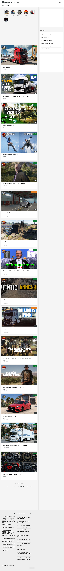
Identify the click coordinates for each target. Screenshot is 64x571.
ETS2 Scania (8, 543)
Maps (4, 243)
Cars (4, 418)
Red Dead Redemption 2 (47, 46)
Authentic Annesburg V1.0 (9, 300)
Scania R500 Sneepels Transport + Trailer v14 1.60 (15, 445)
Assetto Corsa (45, 37)
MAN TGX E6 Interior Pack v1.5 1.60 (12, 474)
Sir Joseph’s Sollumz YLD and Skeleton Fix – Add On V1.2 (17, 271)
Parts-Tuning (5, 331)
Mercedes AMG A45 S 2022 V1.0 (11, 416)
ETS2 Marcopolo (9, 540)
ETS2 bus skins (7, 535)
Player (4, 360)
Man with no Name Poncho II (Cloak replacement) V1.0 (17, 358)
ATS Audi (7, 523)
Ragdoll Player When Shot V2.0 (10, 154)
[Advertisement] (19, 35)
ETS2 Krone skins (5, 538)
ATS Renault (8, 529)
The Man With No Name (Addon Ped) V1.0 (13, 387)
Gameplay (5, 185)
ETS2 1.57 (10, 530)
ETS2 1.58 (6, 532)
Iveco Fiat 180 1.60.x (8, 212)
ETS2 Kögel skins (12, 538)
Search (7, 5)
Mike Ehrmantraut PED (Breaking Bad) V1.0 (14, 183)
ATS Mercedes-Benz (7, 527)
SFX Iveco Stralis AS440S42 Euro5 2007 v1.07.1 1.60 (16, 96)
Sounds (4, 98)
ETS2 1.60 (9, 534)
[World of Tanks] (19, 12)
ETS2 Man (4, 540)
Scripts (4, 127)
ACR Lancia (10, 516)
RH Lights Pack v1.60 (8, 329)
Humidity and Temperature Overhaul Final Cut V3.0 (24, 554)
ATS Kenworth (10, 526)
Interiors (4, 476)
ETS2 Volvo (9, 547)
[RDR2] (26, 12)
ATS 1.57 (7, 519)
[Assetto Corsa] (32, 12)
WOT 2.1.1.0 (10, 549)
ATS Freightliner (7, 524)
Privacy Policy (5, 565)
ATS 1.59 (8, 521)
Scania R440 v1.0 (7, 67)
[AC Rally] (6, 19)
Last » (30, 486)
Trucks (4, 69)
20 (21, 486)
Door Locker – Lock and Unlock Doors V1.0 (23, 535)
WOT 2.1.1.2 (7, 550)
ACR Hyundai (5, 516)
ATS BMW (11, 523)
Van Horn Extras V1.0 (8, 242)
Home (3, 5)
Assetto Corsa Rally (47, 40)
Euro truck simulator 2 (47, 43)
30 (23, 486)
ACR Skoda (9, 518)
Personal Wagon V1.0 (8, 125)
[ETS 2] (6, 12)
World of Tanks (45, 48)
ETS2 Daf (11, 535)
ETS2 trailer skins (8, 546)
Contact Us (11, 565)
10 (18, 486)
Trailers (8, 447)
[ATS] (13, 12)
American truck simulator (48, 35)
